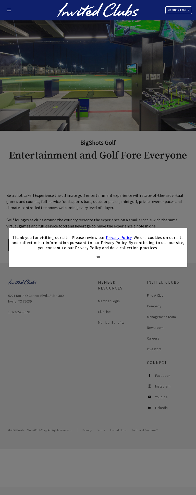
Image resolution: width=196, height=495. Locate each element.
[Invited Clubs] (98, 10)
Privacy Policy (119, 237)
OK (98, 257)
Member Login (179, 10)
